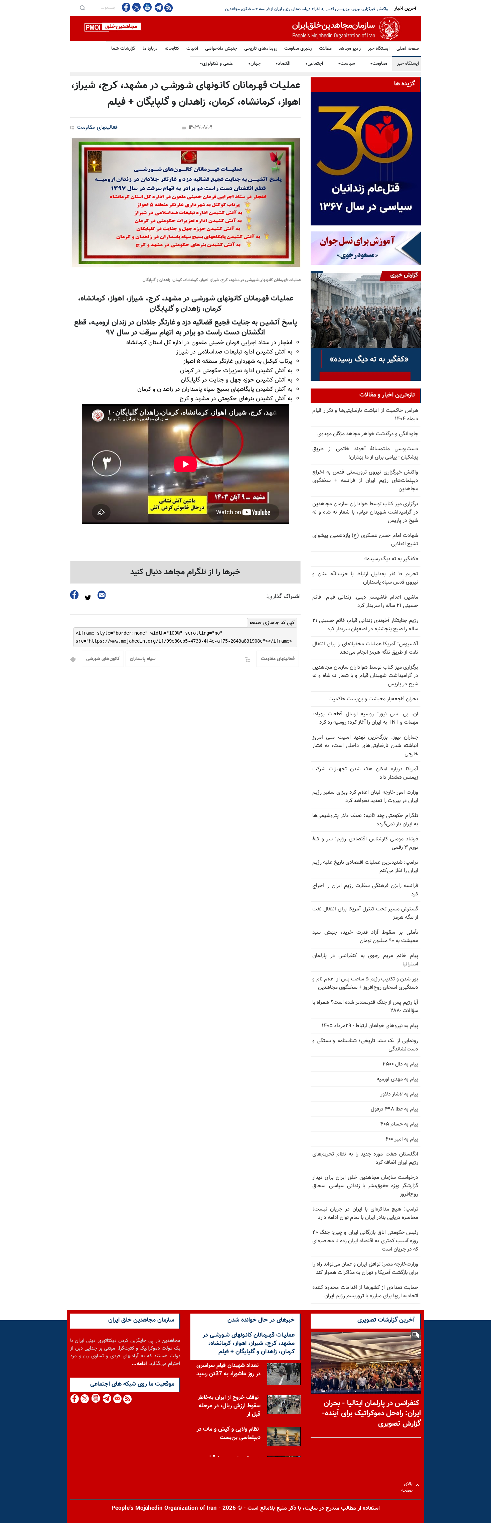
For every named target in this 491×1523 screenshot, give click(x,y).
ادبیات (192, 48)
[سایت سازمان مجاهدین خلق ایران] (245, 28)
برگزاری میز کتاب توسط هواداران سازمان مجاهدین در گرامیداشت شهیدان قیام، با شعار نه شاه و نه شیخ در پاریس (365, 512)
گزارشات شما (123, 48)
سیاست (346, 63)
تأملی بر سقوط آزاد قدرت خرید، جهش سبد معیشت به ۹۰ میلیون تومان (365, 936)
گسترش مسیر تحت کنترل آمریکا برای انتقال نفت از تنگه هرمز (365, 913)
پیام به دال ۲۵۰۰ (400, 1064)
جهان (254, 63)
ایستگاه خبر (378, 48)
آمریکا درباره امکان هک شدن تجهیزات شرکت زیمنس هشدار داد (365, 773)
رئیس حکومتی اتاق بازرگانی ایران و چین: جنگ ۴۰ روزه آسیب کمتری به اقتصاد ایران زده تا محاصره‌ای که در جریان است (365, 1241)
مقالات (325, 48)
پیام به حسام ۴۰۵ (399, 1124)
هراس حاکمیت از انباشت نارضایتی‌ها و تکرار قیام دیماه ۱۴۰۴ (365, 415)
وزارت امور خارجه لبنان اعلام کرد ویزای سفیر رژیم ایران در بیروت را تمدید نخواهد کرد (365, 796)
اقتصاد (283, 63)
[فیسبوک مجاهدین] (126, 7)
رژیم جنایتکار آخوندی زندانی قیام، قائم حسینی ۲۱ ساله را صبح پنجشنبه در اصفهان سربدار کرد (365, 625)
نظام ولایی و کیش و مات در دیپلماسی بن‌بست (229, 1433)
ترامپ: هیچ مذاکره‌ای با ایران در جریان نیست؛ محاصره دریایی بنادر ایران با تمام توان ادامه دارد (365, 1213)
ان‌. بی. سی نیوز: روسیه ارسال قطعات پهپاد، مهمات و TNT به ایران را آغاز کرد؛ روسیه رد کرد (365, 718)
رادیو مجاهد (350, 48)
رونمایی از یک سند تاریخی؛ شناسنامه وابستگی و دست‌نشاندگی (365, 1045)
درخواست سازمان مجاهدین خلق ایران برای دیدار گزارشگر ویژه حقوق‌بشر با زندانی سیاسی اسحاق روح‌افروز (365, 1186)
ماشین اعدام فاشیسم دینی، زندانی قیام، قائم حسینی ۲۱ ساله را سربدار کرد (365, 601)
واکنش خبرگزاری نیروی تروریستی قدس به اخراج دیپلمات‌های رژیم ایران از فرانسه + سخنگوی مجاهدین (365, 480)
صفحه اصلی (407, 48)
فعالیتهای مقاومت (97, 127)
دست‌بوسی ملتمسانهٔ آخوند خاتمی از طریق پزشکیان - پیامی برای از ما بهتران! (365, 453)
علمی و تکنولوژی (216, 63)
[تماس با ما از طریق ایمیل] (117, 1399)
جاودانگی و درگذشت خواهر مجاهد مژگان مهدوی (367, 434)
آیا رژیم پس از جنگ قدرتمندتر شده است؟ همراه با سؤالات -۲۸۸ (365, 1006)
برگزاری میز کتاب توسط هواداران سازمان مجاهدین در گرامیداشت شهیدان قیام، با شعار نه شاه (313, 9)
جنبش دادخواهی (221, 48)
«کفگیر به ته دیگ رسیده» (391, 559)
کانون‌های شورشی (103, 659)
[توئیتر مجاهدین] (136, 7)
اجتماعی (314, 63)
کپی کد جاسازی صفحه (272, 622)
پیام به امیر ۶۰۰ (402, 1139)
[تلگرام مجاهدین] (158, 7)
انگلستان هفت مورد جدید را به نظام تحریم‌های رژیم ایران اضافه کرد (365, 1158)
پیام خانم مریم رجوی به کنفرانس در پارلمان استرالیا (365, 960)
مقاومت (378, 63)
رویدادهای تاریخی (260, 48)
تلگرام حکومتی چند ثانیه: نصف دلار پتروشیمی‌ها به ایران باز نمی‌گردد (365, 820)
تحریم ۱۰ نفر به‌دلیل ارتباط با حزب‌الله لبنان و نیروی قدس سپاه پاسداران (365, 578)
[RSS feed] (168, 7)
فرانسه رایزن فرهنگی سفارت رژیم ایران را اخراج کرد (365, 890)
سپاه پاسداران (143, 659)
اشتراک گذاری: (283, 596)
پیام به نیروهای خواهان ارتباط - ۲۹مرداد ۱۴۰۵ (370, 1026)
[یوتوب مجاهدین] (147, 7)
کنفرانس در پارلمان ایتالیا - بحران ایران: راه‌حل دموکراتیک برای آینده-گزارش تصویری (371, 1414)
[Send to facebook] (74, 594)
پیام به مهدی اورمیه (397, 1079)
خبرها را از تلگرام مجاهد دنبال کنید (185, 572)
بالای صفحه (408, 1485)
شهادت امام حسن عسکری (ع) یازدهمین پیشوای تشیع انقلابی (365, 540)
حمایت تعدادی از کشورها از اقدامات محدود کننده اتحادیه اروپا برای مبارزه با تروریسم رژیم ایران (365, 1292)
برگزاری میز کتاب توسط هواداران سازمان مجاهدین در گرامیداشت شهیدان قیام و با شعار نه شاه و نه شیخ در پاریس (365, 675)
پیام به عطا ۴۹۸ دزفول (394, 1109)
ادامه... (139, 1364)
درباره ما (150, 48)
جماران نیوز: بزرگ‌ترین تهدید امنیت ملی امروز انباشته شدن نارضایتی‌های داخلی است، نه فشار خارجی (365, 745)
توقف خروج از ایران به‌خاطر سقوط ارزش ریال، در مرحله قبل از (229, 1406)
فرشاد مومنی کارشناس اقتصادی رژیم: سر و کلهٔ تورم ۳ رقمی (365, 843)
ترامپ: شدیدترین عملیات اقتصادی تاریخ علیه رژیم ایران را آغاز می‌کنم (365, 866)
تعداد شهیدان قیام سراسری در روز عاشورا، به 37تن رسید (228, 1369)
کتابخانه (172, 48)
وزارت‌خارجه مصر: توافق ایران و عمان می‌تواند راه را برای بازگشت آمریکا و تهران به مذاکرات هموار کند (365, 1268)
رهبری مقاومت (298, 48)
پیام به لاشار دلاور (399, 1094)
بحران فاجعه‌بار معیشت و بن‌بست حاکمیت (373, 699)
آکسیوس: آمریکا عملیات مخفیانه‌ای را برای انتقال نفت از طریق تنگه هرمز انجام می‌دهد (365, 648)
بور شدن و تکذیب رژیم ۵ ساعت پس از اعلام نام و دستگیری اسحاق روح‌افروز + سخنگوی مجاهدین (365, 983)
